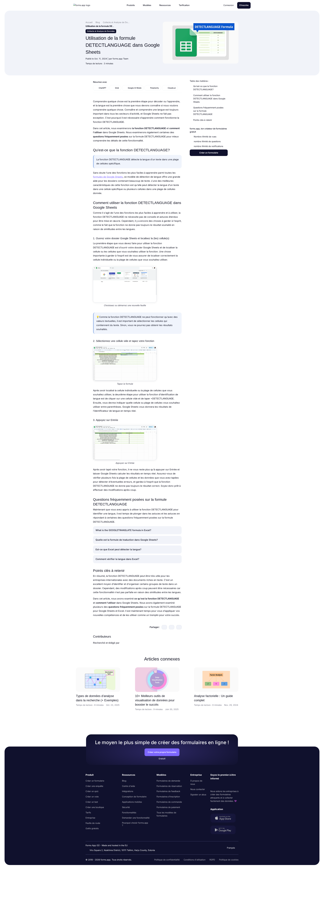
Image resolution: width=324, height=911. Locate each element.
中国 (230, 841)
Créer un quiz (92, 791)
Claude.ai (172, 88)
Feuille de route (93, 823)
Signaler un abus (198, 794)
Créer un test (92, 802)
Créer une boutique (95, 807)
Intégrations (127, 791)
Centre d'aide (128, 786)
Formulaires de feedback (168, 791)
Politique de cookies (228, 859)
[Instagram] (218, 785)
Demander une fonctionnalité (135, 817)
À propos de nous (196, 782)
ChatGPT (102, 88)
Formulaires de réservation (169, 786)
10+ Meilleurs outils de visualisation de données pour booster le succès (155, 700)
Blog (124, 780)
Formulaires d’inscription (168, 796)
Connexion (228, 5)
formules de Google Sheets (108, 176)
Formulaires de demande (168, 780)
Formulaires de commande (169, 802)
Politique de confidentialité (167, 859)
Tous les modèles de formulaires (166, 814)
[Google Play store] (224, 830)
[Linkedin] (212, 785)
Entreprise (90, 817)
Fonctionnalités (129, 812)
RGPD (212, 859)
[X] (223, 785)
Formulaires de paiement (168, 807)
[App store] (224, 819)
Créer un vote (92, 796)
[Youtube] (229, 785)
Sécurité (126, 807)
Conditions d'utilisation (194, 859)
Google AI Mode (134, 88)
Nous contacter (197, 789)
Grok (117, 88)
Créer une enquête (94, 786)
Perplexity (154, 88)
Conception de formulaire (134, 796)
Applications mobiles (132, 802)
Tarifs (88, 812)
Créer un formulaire (95, 780)
